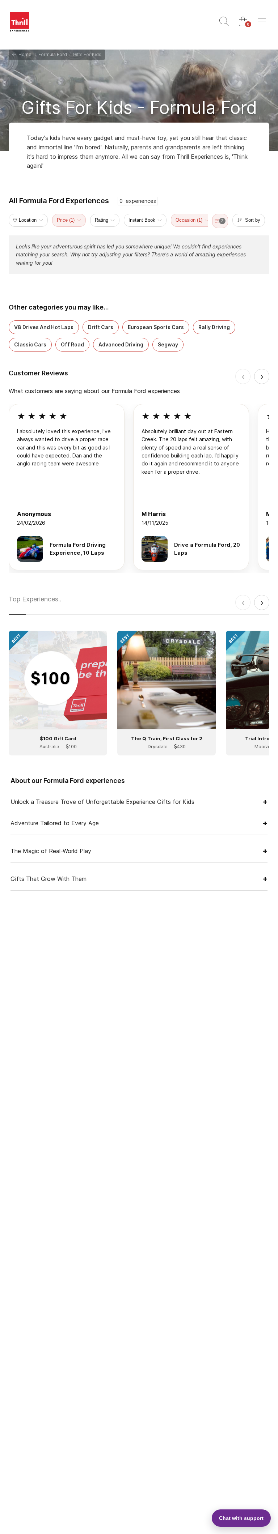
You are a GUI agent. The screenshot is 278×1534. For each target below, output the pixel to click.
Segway (168, 344)
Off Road (72, 344)
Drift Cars (100, 327)
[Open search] (224, 21)
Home (23, 54)
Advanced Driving (120, 344)
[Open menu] (261, 21)
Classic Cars (30, 344)
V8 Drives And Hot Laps (43, 327)
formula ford (52, 54)
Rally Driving (214, 327)
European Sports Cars (156, 327)
